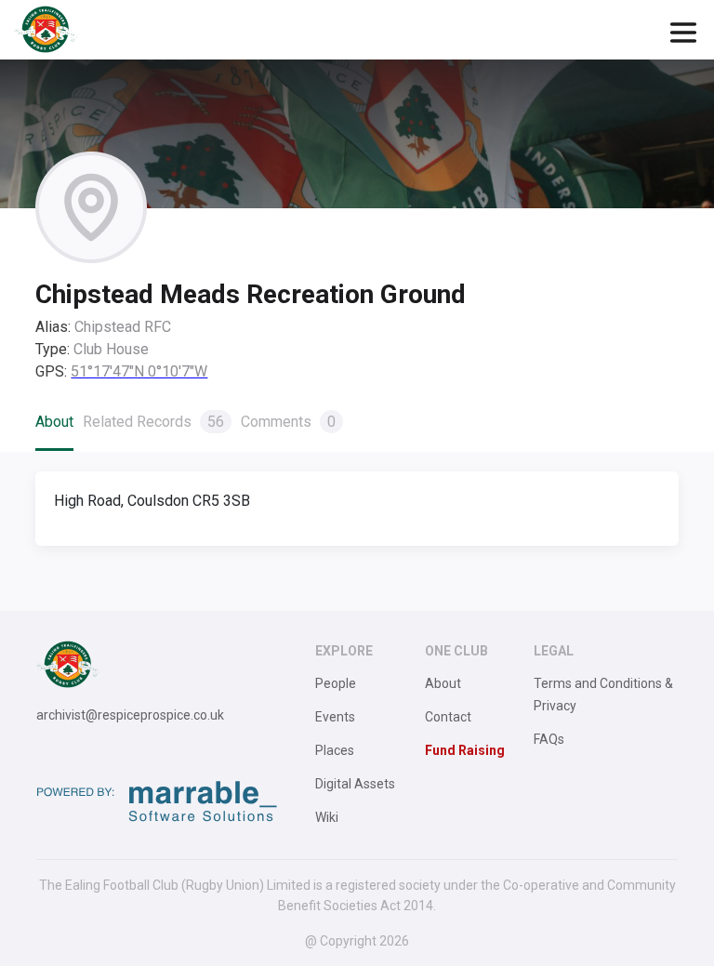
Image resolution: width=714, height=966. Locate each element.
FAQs (549, 739)
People (335, 683)
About (54, 421)
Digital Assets (355, 783)
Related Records (153, 421)
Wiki (326, 817)
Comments (288, 421)
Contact (448, 716)
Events (335, 716)
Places (334, 750)
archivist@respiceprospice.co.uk (130, 715)
